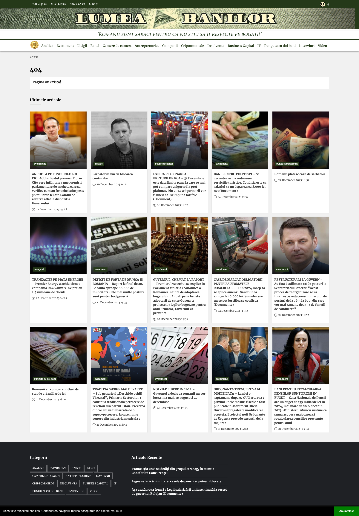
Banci (94, 46)
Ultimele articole (45, 100)
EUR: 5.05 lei (58, 4)
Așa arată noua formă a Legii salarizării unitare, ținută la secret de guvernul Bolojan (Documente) (179, 492)
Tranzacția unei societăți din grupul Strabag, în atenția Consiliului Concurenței (173, 471)
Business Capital (241, 46)
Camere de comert (117, 46)
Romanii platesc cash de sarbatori (299, 174)
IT (259, 46)
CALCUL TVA (77, 4)
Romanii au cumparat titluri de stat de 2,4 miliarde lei (55, 391)
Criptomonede (192, 46)
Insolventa (215, 46)
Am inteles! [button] (346, 511)
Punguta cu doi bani (280, 46)
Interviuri (307, 46)
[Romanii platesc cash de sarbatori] (300, 140)
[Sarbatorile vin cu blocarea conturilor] (119, 140)
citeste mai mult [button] (111, 511)
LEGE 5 (93, 4)
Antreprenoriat (147, 46)
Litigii (82, 46)
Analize (47, 46)
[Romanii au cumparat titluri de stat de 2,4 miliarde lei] (58, 355)
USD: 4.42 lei (39, 4)
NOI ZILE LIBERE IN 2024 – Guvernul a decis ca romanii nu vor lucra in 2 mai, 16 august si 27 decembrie (179, 396)
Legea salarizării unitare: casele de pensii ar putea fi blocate (176, 481)
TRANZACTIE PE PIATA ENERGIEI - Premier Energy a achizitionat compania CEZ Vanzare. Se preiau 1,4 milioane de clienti (57, 286)
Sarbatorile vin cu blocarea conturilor (113, 176)
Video (322, 46)
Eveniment (65, 46)
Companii (170, 46)
